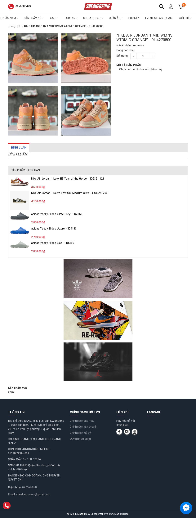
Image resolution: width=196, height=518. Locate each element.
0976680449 (30, 487)
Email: (11, 494)
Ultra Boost (92, 18)
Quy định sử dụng (80, 438)
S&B (53, 18)
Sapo (125, 514)
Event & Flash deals (159, 18)
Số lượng (122, 55)
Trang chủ (14, 26)
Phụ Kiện (134, 18)
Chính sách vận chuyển (83, 426)
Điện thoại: (14, 487)
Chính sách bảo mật (82, 420)
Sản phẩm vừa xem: (17, 390)
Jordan (70, 18)
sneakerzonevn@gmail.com (33, 494)
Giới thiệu (185, 18)
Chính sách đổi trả (80, 432)
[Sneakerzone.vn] (98, 6)
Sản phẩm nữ (33, 18)
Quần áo (115, 18)
